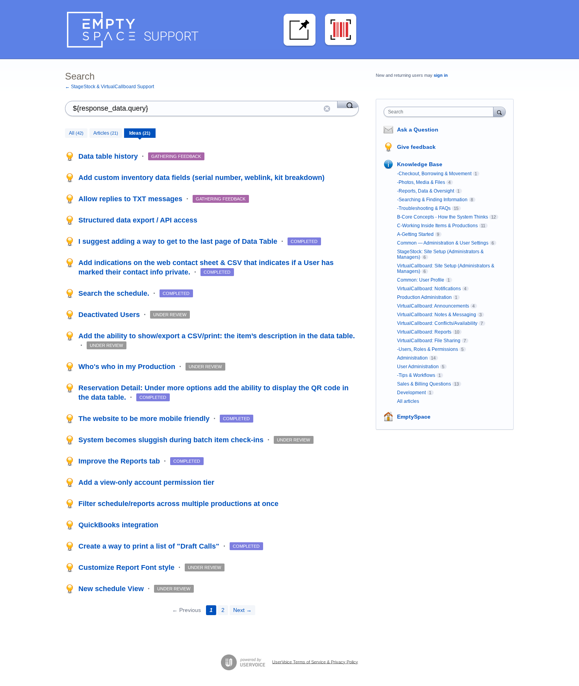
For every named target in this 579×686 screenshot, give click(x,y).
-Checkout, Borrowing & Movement (434, 173)
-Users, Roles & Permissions (427, 349)
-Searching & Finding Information (432, 199)
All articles (408, 401)
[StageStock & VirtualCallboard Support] (212, 29)
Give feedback (416, 147)
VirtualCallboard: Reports (424, 332)
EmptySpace (414, 416)
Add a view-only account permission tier (146, 482)
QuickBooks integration (118, 525)
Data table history (109, 156)
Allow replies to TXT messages (131, 199)
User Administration (418, 366)
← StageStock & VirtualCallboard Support (109, 86)
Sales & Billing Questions (424, 384)
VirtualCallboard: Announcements (433, 306)
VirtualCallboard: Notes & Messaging (436, 314)
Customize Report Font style (127, 567)
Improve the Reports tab (120, 461)
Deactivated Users (110, 315)
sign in (441, 75)
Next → (242, 610)
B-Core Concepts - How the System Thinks (442, 217)
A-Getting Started (415, 234)
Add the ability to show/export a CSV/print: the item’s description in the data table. (216, 336)
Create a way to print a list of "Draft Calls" (149, 546)
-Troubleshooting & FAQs (424, 208)
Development (411, 392)
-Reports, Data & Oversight (425, 191)
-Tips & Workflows (416, 375)
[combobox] (441, 112)
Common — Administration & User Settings (442, 243)
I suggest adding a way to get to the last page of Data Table (178, 241)
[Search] (348, 104)
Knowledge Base (419, 164)
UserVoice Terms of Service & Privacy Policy (315, 661)
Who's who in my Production (127, 367)
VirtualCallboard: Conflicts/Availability (437, 323)
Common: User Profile (420, 280)
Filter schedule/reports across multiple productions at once (178, 504)
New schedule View (112, 589)
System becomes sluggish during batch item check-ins (171, 440)
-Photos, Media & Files (421, 182)
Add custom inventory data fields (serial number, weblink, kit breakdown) (201, 178)
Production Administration (424, 297)
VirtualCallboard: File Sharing (428, 340)
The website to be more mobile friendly (145, 419)
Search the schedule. (114, 293)
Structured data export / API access (137, 220)
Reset (327, 109)
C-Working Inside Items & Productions (437, 225)
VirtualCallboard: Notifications (429, 288)
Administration (412, 358)
